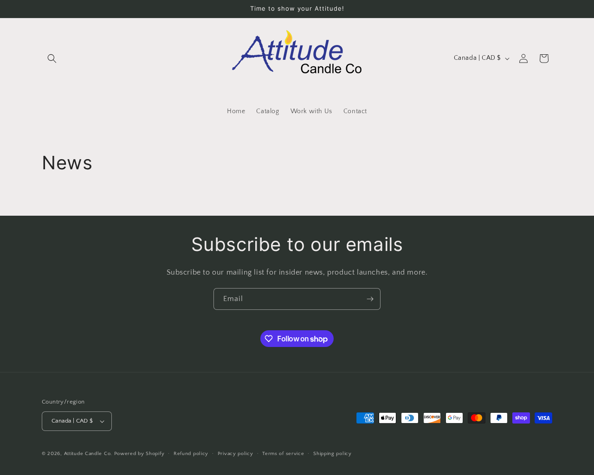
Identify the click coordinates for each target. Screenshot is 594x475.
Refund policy (191, 453)
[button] (52, 58)
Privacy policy (235, 453)
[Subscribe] (370, 299)
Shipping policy (332, 453)
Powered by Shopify (139, 453)
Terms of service (283, 453)
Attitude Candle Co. (88, 453)
